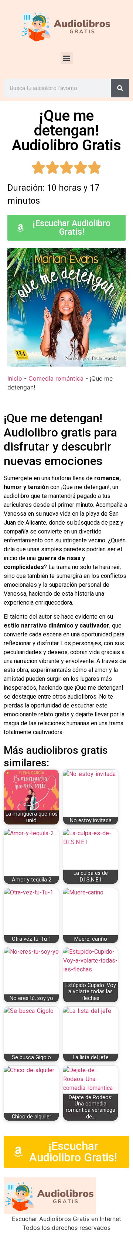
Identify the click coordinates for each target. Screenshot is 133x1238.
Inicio (14, 378)
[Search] (120, 88)
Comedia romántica (55, 378)
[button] (67, 58)
